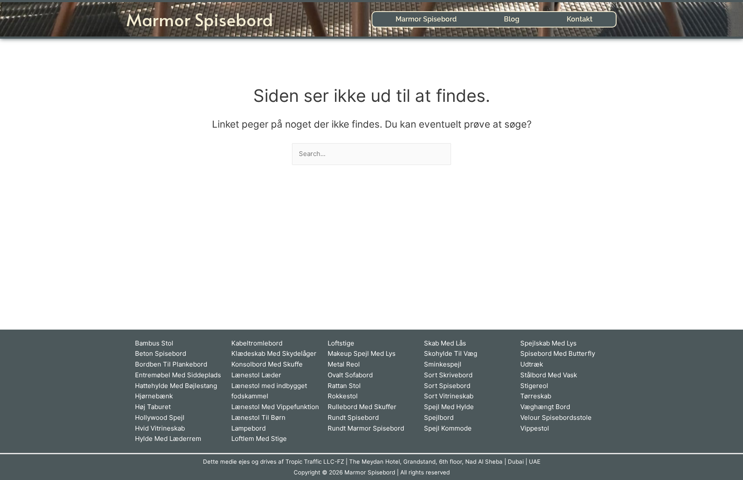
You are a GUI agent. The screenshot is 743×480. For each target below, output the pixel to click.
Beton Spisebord (160, 353)
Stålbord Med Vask (548, 375)
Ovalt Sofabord (350, 375)
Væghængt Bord (545, 407)
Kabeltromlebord (256, 343)
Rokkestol (343, 396)
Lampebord (248, 428)
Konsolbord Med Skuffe (267, 364)
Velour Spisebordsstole (556, 417)
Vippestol (534, 428)
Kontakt (580, 19)
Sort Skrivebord (448, 375)
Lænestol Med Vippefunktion (275, 407)
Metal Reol (344, 364)
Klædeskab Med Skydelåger (273, 353)
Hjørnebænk (154, 396)
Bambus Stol (154, 343)
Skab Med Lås (445, 343)
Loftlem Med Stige (259, 438)
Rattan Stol (344, 386)
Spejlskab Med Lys (548, 343)
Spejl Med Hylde (449, 407)
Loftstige (341, 343)
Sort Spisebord (447, 386)
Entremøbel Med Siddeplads (178, 375)
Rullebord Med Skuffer (362, 407)
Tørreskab (535, 396)
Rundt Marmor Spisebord (366, 428)
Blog (511, 19)
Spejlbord (439, 417)
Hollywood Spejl (159, 417)
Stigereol (534, 386)
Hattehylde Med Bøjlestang (176, 386)
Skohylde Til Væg (450, 353)
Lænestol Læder (256, 375)
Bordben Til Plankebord (171, 364)
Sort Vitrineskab (448, 396)
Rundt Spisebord (353, 417)
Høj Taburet (153, 407)
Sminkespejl (442, 364)
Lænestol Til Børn (258, 417)
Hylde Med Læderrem (168, 438)
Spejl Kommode (448, 428)
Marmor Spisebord (199, 19)
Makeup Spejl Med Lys (362, 353)
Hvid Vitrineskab (160, 428)
